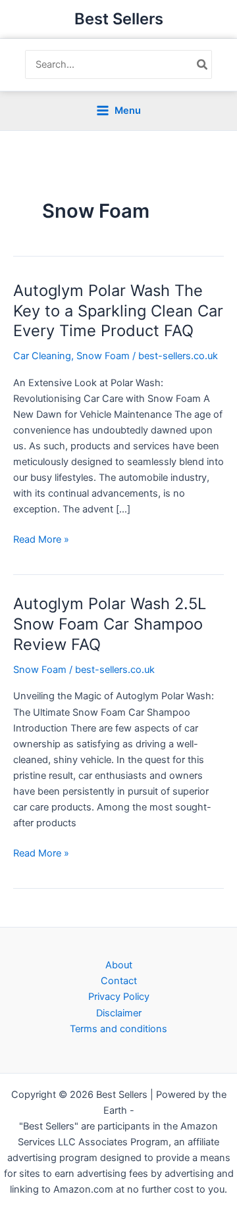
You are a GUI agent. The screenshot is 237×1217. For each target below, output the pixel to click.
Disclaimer (119, 1013)
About (118, 965)
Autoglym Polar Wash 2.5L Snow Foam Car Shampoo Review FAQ (109, 624)
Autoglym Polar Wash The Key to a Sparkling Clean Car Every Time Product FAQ (118, 311)
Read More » (41, 540)
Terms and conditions (118, 1029)
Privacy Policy (118, 997)
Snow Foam (103, 356)
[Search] (202, 64)
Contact (119, 981)
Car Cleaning (42, 356)
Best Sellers (118, 18)
